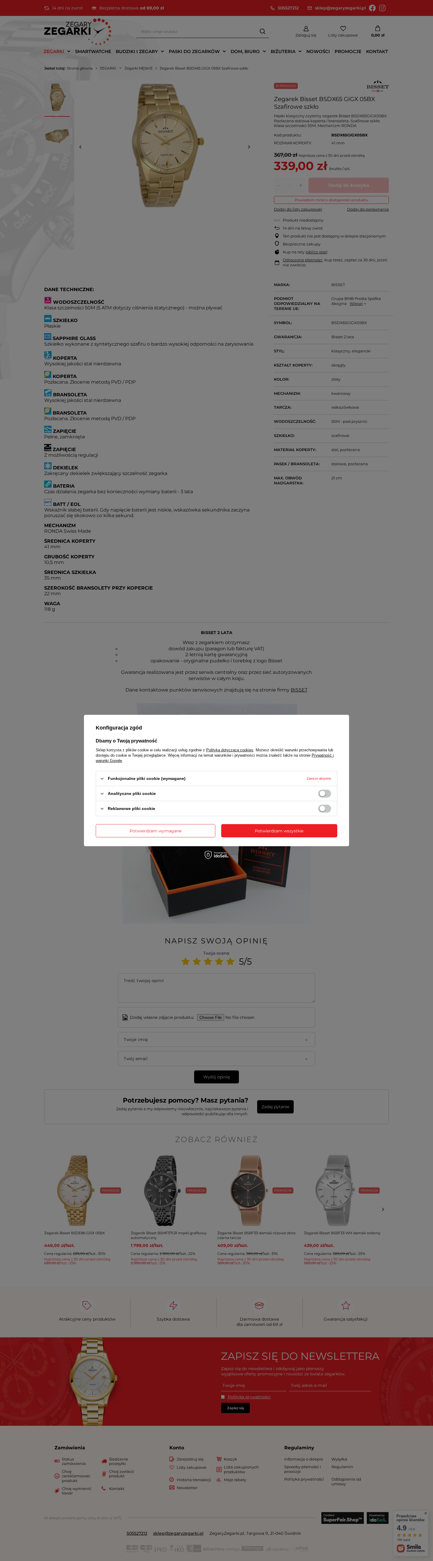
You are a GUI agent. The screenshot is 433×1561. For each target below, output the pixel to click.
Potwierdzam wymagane (155, 830)
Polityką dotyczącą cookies (229, 750)
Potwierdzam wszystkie (279, 830)
